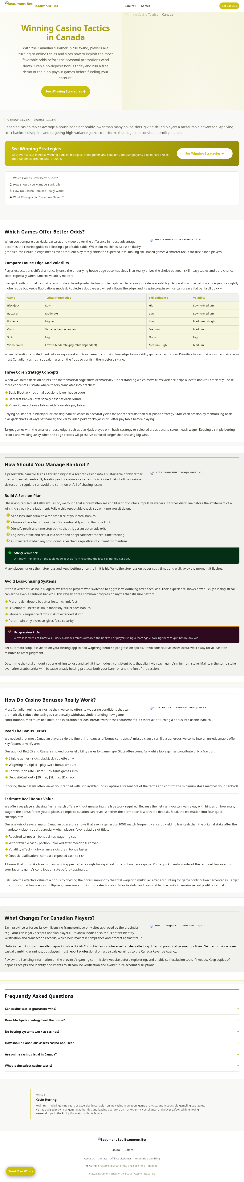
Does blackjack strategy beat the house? (35, 1020)
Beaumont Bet (135, 1139)
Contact (102, 1158)
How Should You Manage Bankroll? (36, 184)
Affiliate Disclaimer (120, 1158)
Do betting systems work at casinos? (32, 1032)
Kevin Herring (46, 1100)
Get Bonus (228, 6)
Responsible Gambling (147, 1158)
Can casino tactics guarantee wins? (30, 1009)
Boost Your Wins (19, 1171)
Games (145, 6)
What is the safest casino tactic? (28, 1066)
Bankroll (130, 6)
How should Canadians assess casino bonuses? (39, 1043)
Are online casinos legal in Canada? (31, 1054)
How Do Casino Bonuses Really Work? (38, 191)
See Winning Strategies (63, 91)
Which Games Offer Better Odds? (35, 178)
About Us (89, 1158)
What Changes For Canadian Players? (38, 197)
